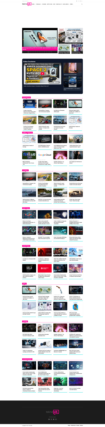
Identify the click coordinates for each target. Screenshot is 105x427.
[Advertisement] (52, 17)
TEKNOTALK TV (59, 4)
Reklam (81, 425)
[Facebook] (49, 419)
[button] (23, 39)
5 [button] (37, 51)
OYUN (54, 4)
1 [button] (28, 51)
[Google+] (54, 419)
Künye (69, 425)
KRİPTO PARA (49, 4)
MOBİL (33, 4)
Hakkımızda (73, 425)
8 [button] (44, 51)
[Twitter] (51, 419)
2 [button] (30, 51)
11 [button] (51, 51)
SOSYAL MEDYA (66, 4)
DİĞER (71, 4)
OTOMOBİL (44, 4)
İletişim (77, 425)
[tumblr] (56, 419)
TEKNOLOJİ (38, 4)
